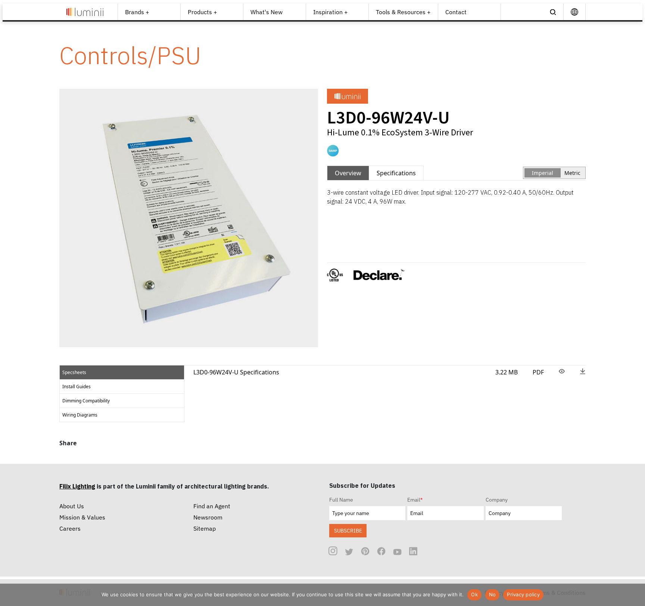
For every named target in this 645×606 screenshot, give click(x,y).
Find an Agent (211, 506)
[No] (635, 595)
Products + (202, 12)
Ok (474, 594)
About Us (71, 506)
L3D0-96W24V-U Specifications (236, 372)
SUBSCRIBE (348, 530)
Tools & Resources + (403, 12)
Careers (70, 528)
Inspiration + (330, 12)
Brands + (137, 12)
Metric (572, 172)
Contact (456, 12)
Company (497, 499)
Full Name (341, 499)
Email (415, 499)
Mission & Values (82, 517)
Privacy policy (523, 594)
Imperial (542, 172)
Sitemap (204, 528)
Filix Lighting (77, 486)
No (492, 594)
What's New (266, 12)
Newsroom (207, 517)
